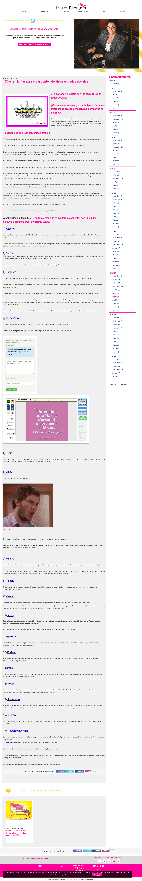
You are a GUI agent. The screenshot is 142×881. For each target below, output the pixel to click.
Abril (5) (115, 342)
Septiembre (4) (117, 286)
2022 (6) (112, 88)
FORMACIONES (83, 12)
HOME (24, 12)
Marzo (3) (115, 262)
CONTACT (123, 12)
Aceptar (98, 875)
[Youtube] (114, 861)
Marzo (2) (115, 161)
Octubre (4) (116, 324)
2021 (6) (112, 113)
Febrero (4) (116, 307)
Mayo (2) (115, 255)
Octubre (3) (116, 283)
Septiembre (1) (117, 119)
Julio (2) (115, 376)
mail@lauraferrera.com (39, 858)
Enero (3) (115, 227)
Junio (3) (115, 210)
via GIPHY (6, 529)
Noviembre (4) (117, 321)
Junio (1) (115, 98)
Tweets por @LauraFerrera (118, 384)
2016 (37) (113, 273)
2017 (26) (113, 231)
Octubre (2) (116, 241)
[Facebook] (100, 861)
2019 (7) (112, 169)
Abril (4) (115, 300)
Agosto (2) (116, 248)
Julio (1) (115, 94)
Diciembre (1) (117, 196)
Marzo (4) (115, 303)
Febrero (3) (116, 265)
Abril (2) (115, 157)
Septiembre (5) (117, 328)
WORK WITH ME (64, 12)
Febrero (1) (116, 84)
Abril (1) (115, 126)
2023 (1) (112, 81)
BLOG (103, 12)
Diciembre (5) (117, 318)
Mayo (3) (115, 338)
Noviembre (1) (117, 91)
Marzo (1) (115, 101)
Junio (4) (115, 251)
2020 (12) (113, 137)
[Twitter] (104, 861)
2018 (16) (113, 193)
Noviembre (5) (117, 279)
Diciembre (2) (117, 172)
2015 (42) (113, 315)
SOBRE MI (44, 12)
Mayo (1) (115, 213)
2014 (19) (113, 356)
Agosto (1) (116, 206)
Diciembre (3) (117, 276)
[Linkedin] (109, 861)
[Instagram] (118, 861)
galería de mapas (78, 565)
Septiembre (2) (117, 147)
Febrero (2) (116, 223)
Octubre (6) (116, 366)
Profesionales (80, 868)
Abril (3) (115, 258)
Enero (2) (115, 164)
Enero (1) (115, 108)
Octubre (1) (116, 144)
